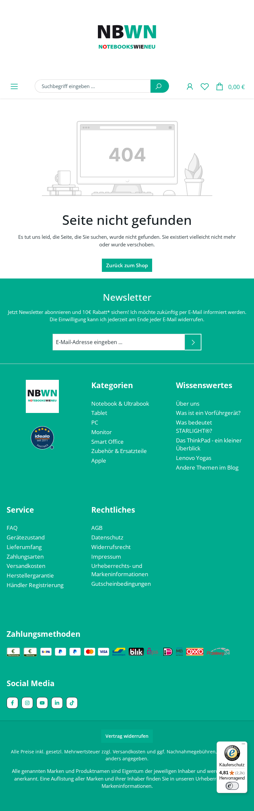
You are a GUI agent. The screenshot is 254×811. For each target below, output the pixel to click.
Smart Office (107, 441)
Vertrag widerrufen (127, 736)
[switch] (232, 786)
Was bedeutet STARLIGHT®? (194, 426)
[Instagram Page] (27, 703)
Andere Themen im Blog (207, 467)
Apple (98, 460)
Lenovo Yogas (193, 458)
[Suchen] (159, 86)
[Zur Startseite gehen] (127, 38)
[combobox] (93, 86)
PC (94, 422)
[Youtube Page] (42, 703)
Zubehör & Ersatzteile (119, 451)
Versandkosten (26, 566)
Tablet (99, 413)
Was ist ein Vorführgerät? (208, 413)
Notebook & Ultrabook (120, 403)
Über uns (187, 403)
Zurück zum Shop (127, 265)
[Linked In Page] (57, 703)
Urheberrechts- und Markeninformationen (119, 570)
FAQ (12, 528)
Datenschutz (107, 537)
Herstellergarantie (30, 575)
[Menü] (14, 86)
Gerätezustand (26, 537)
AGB (97, 528)
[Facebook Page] (12, 703)
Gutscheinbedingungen (121, 583)
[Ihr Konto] (189, 86)
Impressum (106, 556)
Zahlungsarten (25, 556)
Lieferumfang (24, 547)
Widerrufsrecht (111, 547)
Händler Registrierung (35, 585)
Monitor (101, 432)
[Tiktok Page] (72, 703)
